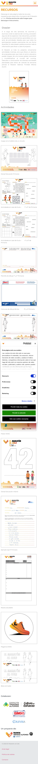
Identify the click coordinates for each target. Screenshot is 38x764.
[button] (35, 3)
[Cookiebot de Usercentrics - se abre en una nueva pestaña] (23, 343)
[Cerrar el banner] (35, 343)
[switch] (33, 381)
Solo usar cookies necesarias (19, 419)
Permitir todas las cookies (19, 407)
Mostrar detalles (27, 401)
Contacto (5, 760)
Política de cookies (8, 754)
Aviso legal (5, 749)
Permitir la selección (19, 413)
